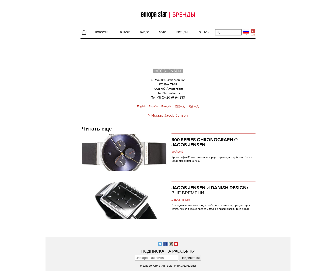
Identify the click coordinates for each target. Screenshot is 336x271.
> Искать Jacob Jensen (168, 115)
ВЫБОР (125, 32)
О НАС (203, 32)
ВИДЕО (144, 32)
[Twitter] (160, 243)
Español (154, 106)
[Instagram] (171, 243)
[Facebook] (165, 243)
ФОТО (162, 32)
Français (166, 106)
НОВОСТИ (101, 32)
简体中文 (193, 106)
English (141, 106)
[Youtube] (176, 243)
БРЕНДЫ (182, 32)
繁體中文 (180, 106)
